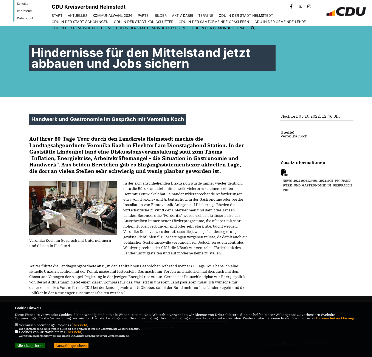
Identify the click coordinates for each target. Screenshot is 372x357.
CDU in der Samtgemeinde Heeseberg (151, 28)
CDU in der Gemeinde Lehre (280, 21)
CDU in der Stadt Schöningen (80, 21)
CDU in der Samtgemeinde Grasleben (214, 21)
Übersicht (79, 325)
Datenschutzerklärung (335, 318)
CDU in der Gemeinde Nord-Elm (81, 28)
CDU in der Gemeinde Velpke (218, 28)
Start (57, 15)
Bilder (161, 15)
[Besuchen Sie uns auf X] (300, 7)
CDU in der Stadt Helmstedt (246, 15)
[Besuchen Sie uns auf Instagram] (309, 7)
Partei (143, 15)
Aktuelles (77, 15)
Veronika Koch (294, 136)
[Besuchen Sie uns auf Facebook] (291, 7)
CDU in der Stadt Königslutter (143, 21)
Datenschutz (26, 18)
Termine (205, 15)
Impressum (25, 11)
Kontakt (22, 3)
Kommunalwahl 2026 (112, 15)
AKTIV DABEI (182, 15)
